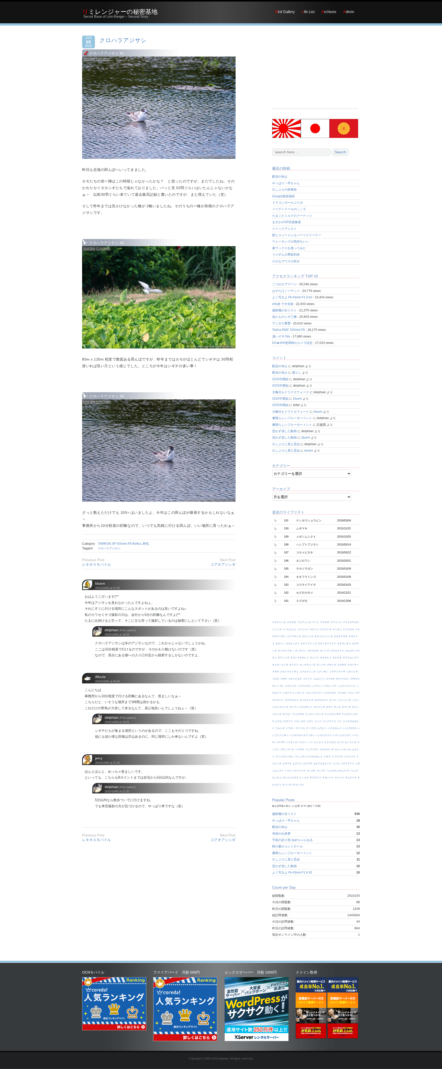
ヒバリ (340, 742)
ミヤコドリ (350, 756)
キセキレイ (326, 657)
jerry (98, 758)
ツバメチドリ (329, 721)
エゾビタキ (348, 629)
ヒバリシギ (350, 742)
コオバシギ (352, 671)
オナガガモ (313, 650)
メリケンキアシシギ (295, 770)
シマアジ (316, 686)
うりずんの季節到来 (286, 254)
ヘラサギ (299, 749)
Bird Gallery (285, 11)
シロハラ (299, 693)
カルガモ (349, 650)
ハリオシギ (291, 742)
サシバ (275, 686)
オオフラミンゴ (309, 643)
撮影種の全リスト (284, 310)
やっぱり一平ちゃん (286, 183)
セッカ (332, 700)
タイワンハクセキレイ (300, 707)
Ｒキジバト (328, 777)
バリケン (302, 742)
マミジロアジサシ (284, 756)
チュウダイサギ (333, 714)
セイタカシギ (306, 700)
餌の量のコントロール (287, 846)
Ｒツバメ (339, 777)
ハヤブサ (280, 742)
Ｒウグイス (315, 777)
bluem (100, 583)
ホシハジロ (340, 749)
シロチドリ (288, 693)
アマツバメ (336, 622)
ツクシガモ (299, 721)
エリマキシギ (294, 636)
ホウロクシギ (327, 749)
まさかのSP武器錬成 (286, 222)
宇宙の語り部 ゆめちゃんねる (292, 840)
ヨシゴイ (321, 770)
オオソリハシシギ (323, 636)
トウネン (290, 728)
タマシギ (346, 707)
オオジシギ (307, 636)
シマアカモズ (304, 686)
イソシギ (276, 629)
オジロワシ (300, 650)
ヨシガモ (311, 770)
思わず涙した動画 (284, 431)
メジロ (336, 763)
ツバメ (317, 721)
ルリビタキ (293, 777)
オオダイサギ (341, 636)
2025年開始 (280, 379)
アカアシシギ (304, 622)
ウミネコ (337, 629)
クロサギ (341, 664)
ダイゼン (287, 714)
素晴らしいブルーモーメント (292, 418)
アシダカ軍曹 (281, 323)
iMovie (100, 677)
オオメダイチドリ (327, 643)
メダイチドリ (347, 763)
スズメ (350, 693)
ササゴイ (355, 679)
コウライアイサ (337, 671)
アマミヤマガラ (351, 622)
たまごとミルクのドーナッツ (292, 215)
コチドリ (307, 679)
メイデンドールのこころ (289, 209)
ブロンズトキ (287, 749)
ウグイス (314, 629)
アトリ (315, 622)
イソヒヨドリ (289, 629)
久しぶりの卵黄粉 (284, 189)
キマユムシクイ (351, 657)
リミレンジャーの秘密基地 (120, 11)
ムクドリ (297, 763)
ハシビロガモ (350, 728)
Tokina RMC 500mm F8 (288, 330)
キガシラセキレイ (299, 657)
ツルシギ (280, 728)
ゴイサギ (330, 679)
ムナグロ (307, 763)
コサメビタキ (295, 679)
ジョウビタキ (329, 693)
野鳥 (146, 544)
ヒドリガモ (330, 742)
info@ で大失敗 (282, 304)
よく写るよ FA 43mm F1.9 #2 (292, 297)
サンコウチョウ (288, 686)
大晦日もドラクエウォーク (290, 392)
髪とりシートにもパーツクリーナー (296, 235)
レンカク (304, 777)
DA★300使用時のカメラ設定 (292, 343)
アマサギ (324, 622)
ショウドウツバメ (346, 686)
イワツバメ (303, 629)
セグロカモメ (321, 700)
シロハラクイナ (313, 693)
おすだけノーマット (286, 291)
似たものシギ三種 (284, 317)
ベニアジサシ (312, 749)
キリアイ (294, 664)
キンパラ (321, 664)
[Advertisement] (315, 72)
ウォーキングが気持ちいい (290, 241)
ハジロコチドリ (324, 735)
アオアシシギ (279, 622)
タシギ (337, 707)
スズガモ (341, 693)
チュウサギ (298, 714)
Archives (329, 11)
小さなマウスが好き (286, 261)
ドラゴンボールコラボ (287, 202)
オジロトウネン (286, 650)
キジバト (314, 657)
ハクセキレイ (335, 728)
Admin (348, 11)
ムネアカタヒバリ (322, 763)
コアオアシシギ (223, 564)
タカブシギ (319, 707)
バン (310, 742)
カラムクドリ (337, 650)
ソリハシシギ (344, 700)
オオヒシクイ (293, 643)
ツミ (339, 721)
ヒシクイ (318, 742)
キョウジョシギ (280, 664)
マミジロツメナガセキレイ (309, 756)
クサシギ (331, 664)
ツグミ (309, 721)
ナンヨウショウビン (316, 728)
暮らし (296, 372)
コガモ (275, 679)
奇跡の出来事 (281, 833)
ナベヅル (300, 728)
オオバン (280, 643)
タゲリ (329, 707)
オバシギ (324, 650)
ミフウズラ (337, 756)
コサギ (283, 679)
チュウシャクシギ (314, 714)
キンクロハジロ (308, 664)
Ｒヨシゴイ (298, 784)
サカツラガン (343, 679)
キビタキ (337, 657)
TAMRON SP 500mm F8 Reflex (119, 544)
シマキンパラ (329, 686)
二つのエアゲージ (284, 284)
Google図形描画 (283, 196)
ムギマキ (287, 763)
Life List (308, 11)
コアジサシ (322, 671)
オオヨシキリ (344, 643)
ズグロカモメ (292, 700)
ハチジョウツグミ (342, 735)
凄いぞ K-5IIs (281, 336)
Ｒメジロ (287, 784)
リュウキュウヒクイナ (338, 770)
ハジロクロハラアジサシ (302, 735)
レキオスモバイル (96, 564)
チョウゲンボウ (350, 714)
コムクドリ (319, 679)
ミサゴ (327, 756)
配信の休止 (280, 176)
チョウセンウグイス (282, 721)
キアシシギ (283, 657)
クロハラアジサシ (123, 40)
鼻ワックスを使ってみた (289, 248)
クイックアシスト (284, 229)
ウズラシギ (326, 629)
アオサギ (291, 622)
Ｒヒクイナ (351, 777)
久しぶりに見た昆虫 (286, 444)
